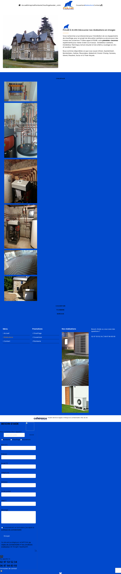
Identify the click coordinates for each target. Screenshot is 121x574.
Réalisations (8, 337)
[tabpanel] (60, 192)
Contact (7, 341)
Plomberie (37, 341)
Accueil (6, 333)
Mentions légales (58, 418)
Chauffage (37, 333)
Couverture (37, 337)
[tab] (60, 78)
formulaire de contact (8, 568)
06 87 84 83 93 (109, 336)
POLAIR (50, 418)
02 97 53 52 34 (97, 336)
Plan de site (84, 418)
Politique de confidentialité (72, 418)
